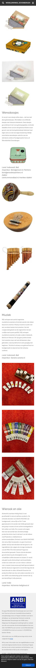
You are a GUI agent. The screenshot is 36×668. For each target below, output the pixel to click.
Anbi (11, 638)
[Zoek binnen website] (3, 3)
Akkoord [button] (28, 665)
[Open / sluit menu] (33, 3)
